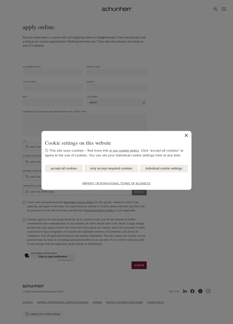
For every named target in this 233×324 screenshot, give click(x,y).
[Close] (186, 135)
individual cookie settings (163, 168)
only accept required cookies (111, 168)
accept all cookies (64, 168)
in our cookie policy (124, 150)
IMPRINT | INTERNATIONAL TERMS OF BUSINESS (116, 183)
